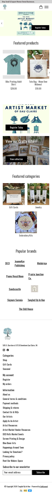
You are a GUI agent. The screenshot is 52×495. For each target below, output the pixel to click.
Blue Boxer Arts (9, 443)
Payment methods (10, 403)
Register (6, 379)
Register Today (40, 27)
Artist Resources (10, 425)
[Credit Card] (21, 490)
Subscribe (40, 472)
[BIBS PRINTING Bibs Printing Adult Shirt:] (14, 64)
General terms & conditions (14, 399)
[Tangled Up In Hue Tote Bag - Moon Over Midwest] (38, 64)
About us (6, 394)
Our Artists (7, 416)
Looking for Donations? (12, 452)
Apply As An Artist (10, 421)
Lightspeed (44, 486)
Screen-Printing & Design (14, 438)
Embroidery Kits (26, 235)
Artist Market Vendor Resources (16, 429)
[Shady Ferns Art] (34, 289)
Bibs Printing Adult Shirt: (14, 83)
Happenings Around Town (13, 447)
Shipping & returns (11, 407)
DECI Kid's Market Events (13, 434)
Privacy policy (8, 456)
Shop (5, 360)
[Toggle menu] (46, 7)
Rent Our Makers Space (13, 460)
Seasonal (6, 369)
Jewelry (38, 207)
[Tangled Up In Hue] (5, 7)
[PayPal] (25, 490)
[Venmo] (30, 490)
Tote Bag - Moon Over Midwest (38, 83)
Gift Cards (13, 207)
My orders (7, 384)
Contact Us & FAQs (11, 412)
